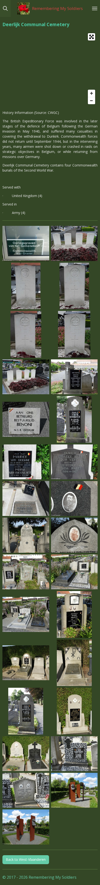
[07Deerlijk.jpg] (74, 334)
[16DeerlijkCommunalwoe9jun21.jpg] (74, 663)
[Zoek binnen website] (5, 8)
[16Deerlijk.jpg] (26, 498)
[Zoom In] (91, 93)
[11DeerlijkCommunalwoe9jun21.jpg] (74, 571)
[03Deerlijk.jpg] (26, 286)
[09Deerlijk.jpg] (26, 376)
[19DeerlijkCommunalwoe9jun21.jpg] (26, 753)
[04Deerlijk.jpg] (74, 286)
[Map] (50, 69)
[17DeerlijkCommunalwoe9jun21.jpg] (26, 711)
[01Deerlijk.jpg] (26, 243)
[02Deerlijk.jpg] (74, 243)
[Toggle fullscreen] (91, 36)
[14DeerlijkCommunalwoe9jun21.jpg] (74, 614)
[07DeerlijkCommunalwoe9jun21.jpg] (26, 535)
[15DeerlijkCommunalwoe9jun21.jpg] (26, 663)
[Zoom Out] (91, 100)
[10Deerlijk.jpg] (74, 376)
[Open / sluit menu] (94, 8)
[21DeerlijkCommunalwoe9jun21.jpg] (26, 790)
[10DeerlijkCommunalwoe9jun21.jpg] (26, 571)
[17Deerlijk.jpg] (74, 498)
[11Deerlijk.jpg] (26, 419)
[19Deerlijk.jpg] (26, 827)
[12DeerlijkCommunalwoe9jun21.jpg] (26, 614)
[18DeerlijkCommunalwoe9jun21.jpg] (74, 711)
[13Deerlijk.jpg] (26, 461)
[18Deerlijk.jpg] (74, 790)
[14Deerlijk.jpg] (74, 461)
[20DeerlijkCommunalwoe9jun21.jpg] (74, 753)
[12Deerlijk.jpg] (74, 419)
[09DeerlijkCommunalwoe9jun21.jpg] (74, 535)
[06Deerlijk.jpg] (26, 334)
